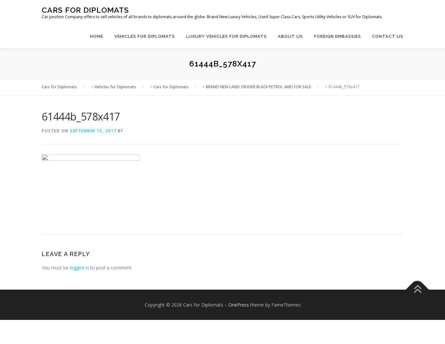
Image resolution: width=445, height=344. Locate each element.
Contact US (387, 36)
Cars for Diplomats (85, 10)
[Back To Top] (417, 289)
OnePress (238, 305)
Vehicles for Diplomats (144, 36)
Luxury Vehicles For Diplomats (226, 36)
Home (96, 36)
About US (290, 36)
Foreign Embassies (337, 36)
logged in (79, 268)
